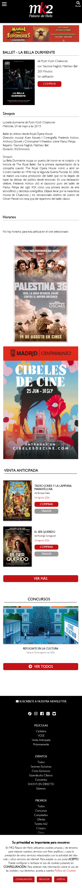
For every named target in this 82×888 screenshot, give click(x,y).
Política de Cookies (65, 871)
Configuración (24, 879)
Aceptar (61, 879)
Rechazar (44, 879)
